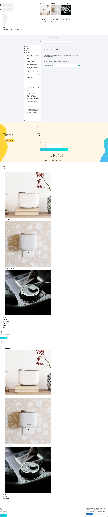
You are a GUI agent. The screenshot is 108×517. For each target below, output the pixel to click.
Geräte (4, 168)
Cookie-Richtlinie (92, 515)
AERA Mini (55, 13)
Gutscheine (5, 323)
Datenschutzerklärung (97, 515)
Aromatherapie (6, 321)
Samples (4, 325)
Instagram (67, 57)
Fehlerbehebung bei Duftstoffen (31, 112)
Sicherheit (28, 115)
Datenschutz (57, 160)
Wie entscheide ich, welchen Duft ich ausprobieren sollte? (33, 105)
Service (4, 329)
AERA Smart (44, 13)
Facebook (63, 57)
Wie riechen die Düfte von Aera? (32, 106)
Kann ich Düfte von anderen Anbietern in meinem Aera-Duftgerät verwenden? (33, 110)
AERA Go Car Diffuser (66, 13)
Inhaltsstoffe (28, 113)
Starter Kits (5, 317)
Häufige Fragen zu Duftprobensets (32, 101)
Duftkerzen (5, 319)
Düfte (4, 166)
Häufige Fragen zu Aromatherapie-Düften (33, 102)
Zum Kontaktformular (10, 140)
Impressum (101, 515)
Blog (4, 327)
